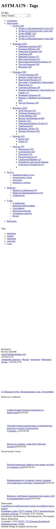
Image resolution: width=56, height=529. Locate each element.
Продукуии (12, 506)
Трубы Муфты (27, 116)
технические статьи (22, 177)
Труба (18, 26)
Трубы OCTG (26, 36)
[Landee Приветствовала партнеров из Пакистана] (5, 408)
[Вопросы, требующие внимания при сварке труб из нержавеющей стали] (5, 494)
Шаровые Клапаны (29, 46)
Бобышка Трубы (28, 128)
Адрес (21, 524)
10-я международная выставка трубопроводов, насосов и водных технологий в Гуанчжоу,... (30, 428)
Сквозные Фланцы (29, 87)
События (19, 195)
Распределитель (27, 157)
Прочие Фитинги (29, 131)
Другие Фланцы (28, 103)
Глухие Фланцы (28, 74)
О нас (4, 506)
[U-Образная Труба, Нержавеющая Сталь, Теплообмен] (11, 390)
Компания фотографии (24, 205)
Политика (23, 506)
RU (7, 13)
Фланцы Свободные (29, 77)
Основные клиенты (22, 213)
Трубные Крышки (29, 113)
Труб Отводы (27, 110)
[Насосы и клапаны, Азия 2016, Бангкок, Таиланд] (5, 442)
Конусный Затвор (29, 59)
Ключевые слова (9, 511)
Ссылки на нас (35, 506)
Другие (18, 146)
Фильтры (25, 67)
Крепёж (19, 136)
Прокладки (26, 149)
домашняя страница (11, 359)
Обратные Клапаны (30, 51)
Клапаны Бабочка (29, 49)
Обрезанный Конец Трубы (33, 123)
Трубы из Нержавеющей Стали (35, 38)
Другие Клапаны (28, 64)
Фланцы (19, 72)
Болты (23, 139)
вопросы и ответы (21, 182)
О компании (19, 203)
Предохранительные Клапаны (34, 62)
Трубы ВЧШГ (27, 33)
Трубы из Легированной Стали (35, 28)
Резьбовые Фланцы (29, 95)
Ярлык (25, 359)
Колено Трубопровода (31, 118)
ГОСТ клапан (25, 511)
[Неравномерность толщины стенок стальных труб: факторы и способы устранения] (5, 478)
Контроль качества (22, 211)
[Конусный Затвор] (18, 347)
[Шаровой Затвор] (18, 313)
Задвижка (25, 54)
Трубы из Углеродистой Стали (35, 31)
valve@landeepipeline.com (13, 354)
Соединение (26, 151)
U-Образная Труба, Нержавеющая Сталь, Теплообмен (27, 392)
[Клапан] (18, 280)
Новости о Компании (25, 190)
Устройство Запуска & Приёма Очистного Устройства (33, 163)
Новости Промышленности (28, 193)
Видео (16, 216)
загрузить (17, 180)
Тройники (25, 126)
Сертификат (19, 208)
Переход (24, 121)
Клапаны (20, 44)
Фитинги (20, 108)
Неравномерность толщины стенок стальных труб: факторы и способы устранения (29, 481)
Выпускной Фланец (29, 80)
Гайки (23, 141)
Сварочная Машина (29, 159)
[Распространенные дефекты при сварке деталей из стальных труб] (5, 462)
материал (35, 359)
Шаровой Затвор (28, 56)
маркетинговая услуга (23, 175)
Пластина (25, 154)
